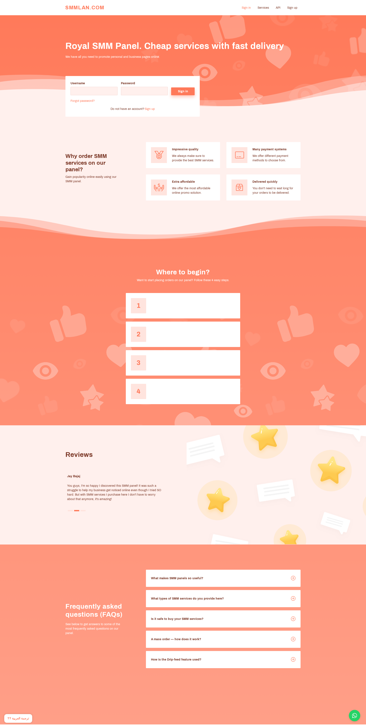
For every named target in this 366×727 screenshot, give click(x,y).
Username (78, 83)
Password (128, 83)
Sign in (246, 7)
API (278, 7)
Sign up (292, 7)
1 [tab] (70, 510)
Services (263, 7)
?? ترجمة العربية (18, 718)
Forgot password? (83, 100)
